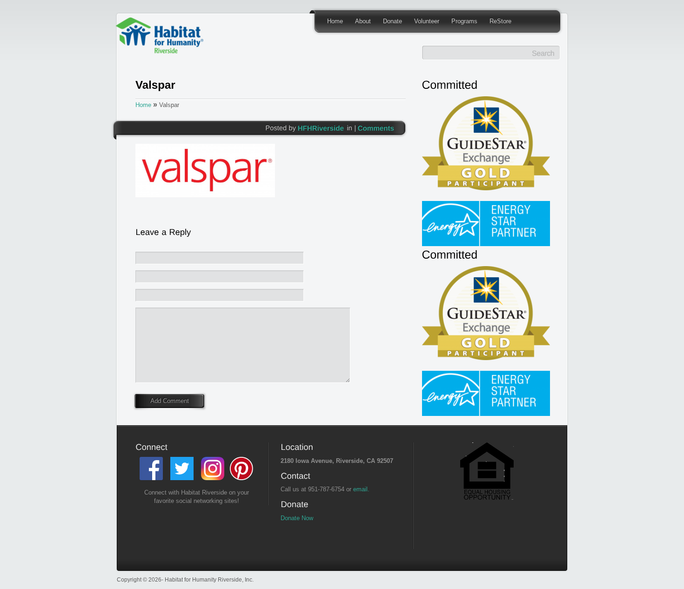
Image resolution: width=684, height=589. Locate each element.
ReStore (500, 21)
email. (361, 489)
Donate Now (297, 518)
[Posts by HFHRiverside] (321, 127)
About (363, 21)
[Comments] (376, 127)
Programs (464, 21)
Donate (392, 21)
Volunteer (426, 21)
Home (335, 21)
